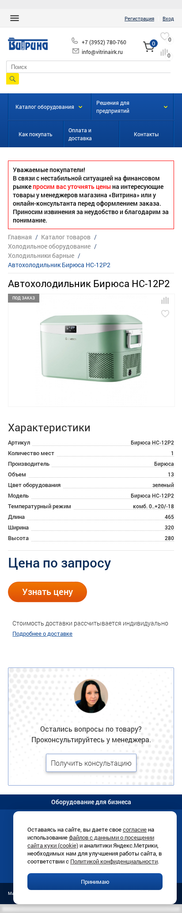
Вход (168, 18)
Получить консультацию (91, 762)
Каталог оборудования (44, 106)
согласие (135, 829)
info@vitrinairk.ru (102, 51)
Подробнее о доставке (42, 633)
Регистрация (139, 18)
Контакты (146, 134)
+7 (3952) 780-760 (104, 42)
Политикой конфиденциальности (114, 861)
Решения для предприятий (112, 106)
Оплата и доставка (80, 134)
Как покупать (36, 134)
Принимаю (95, 882)
